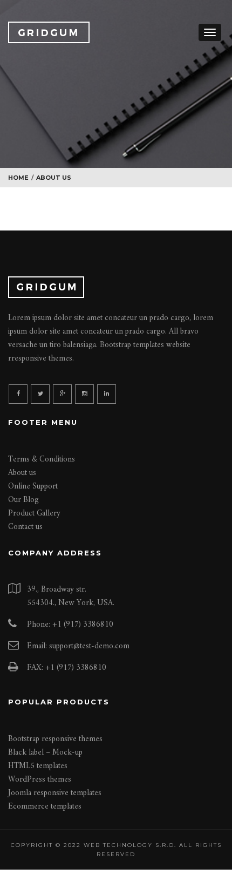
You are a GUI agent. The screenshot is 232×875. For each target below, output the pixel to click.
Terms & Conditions (41, 459)
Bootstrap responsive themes (55, 739)
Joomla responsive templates (54, 793)
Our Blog (23, 500)
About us (22, 473)
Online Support (33, 486)
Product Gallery (34, 513)
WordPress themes (39, 779)
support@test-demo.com (89, 646)
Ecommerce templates (44, 806)
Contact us (25, 527)
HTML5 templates (37, 766)
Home (18, 177)
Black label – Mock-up (45, 752)
